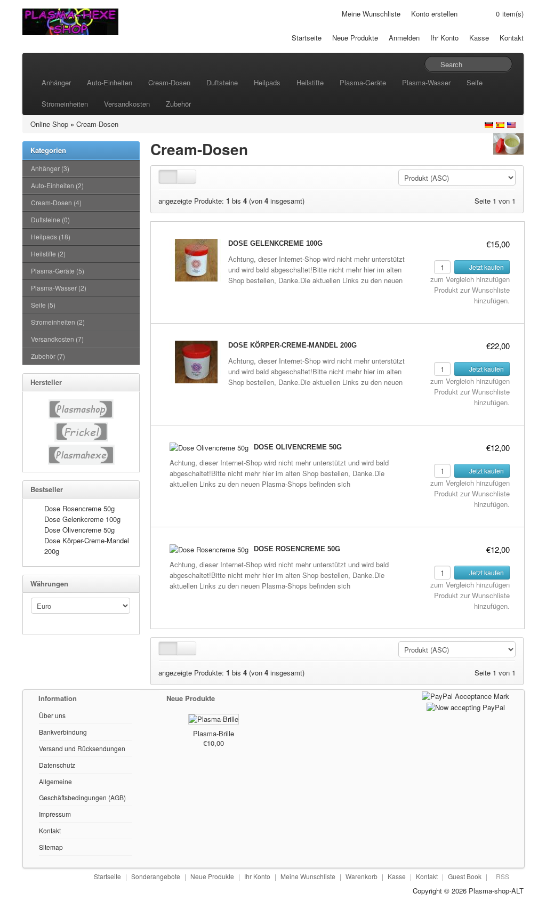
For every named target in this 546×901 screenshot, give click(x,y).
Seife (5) (43, 304)
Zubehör (178, 104)
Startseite (307, 38)
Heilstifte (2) (48, 253)
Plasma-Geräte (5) (57, 270)
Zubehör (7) (48, 355)
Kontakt (512, 38)
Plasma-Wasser (426, 82)
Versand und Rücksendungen (82, 748)
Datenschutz (57, 764)
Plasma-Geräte (363, 82)
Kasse (479, 38)
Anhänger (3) (50, 168)
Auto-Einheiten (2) (57, 185)
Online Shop (49, 124)
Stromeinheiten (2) (58, 321)
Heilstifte (310, 82)
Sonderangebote (155, 876)
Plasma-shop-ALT (496, 891)
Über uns (52, 715)
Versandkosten (127, 104)
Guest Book (464, 876)
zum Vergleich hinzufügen (470, 279)
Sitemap (51, 846)
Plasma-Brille (213, 733)
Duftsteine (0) (50, 219)
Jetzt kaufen (486, 266)
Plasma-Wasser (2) (58, 287)
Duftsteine (222, 82)
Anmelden (404, 38)
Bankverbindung (63, 731)
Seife (475, 82)
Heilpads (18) (50, 236)
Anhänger (56, 82)
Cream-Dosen (169, 82)
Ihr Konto (444, 38)
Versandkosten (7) (57, 338)
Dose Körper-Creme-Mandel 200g (292, 345)
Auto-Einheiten (109, 82)
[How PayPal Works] (465, 695)
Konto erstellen (434, 14)
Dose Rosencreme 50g (79, 508)
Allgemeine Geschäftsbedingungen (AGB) (82, 789)
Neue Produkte (355, 38)
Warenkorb (362, 876)
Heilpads (267, 82)
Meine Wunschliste (371, 14)
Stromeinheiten (65, 104)
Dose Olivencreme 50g (79, 530)
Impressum (55, 813)
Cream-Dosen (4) (56, 202)
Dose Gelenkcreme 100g (82, 519)
